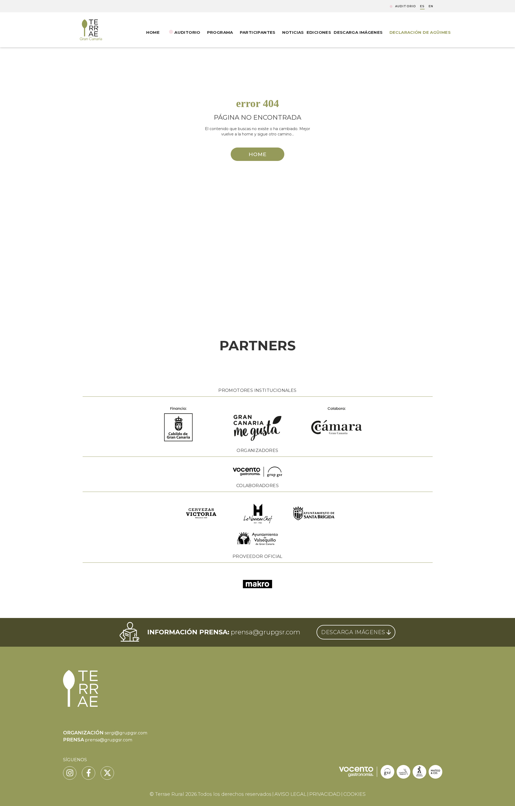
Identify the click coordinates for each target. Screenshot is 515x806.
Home (153, 32)
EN (431, 6)
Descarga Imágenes (358, 32)
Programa (220, 32)
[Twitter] (107, 773)
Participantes (257, 32)
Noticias (293, 32)
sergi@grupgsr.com (126, 732)
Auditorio (405, 6)
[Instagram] (69, 773)
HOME (258, 154)
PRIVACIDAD (324, 794)
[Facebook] (88, 773)
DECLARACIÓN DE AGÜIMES (420, 32)
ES (422, 6)
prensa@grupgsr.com (265, 632)
